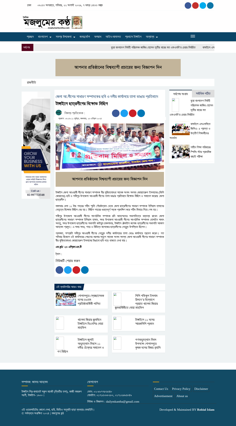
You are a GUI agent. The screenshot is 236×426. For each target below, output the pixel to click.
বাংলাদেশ (43, 36)
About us (182, 396)
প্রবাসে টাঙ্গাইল (133, 36)
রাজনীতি (31, 82)
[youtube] (210, 5)
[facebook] (188, 5)
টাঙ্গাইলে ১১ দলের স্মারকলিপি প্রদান (144, 321)
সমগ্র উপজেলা (64, 36)
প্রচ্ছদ (30, 36)
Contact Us (161, 388)
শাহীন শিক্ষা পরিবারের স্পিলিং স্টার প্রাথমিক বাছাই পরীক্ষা (201, 152)
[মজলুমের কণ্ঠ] (52, 20)
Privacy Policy (181, 388)
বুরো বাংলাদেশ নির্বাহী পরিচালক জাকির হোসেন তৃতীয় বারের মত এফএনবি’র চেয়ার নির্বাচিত (146, 47)
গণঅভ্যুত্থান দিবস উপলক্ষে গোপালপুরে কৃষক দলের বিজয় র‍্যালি (148, 343)
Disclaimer (201, 388)
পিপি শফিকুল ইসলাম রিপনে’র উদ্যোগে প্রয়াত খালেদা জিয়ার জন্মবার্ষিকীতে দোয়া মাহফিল (136, 301)
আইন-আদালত (113, 36)
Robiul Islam (205, 409)
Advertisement (163, 396)
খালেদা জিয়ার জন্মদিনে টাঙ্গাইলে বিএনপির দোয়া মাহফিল (90, 323)
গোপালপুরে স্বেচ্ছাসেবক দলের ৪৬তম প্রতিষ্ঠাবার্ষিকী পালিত (91, 299)
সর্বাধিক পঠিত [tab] (203, 93)
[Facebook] (116, 113)
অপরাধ (97, 36)
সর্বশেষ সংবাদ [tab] (180, 94)
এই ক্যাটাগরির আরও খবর (68, 287)
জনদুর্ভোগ (85, 36)
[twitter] (195, 5)
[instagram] (203, 5)
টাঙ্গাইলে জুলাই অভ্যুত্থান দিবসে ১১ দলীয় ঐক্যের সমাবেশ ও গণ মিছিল (80, 345)
